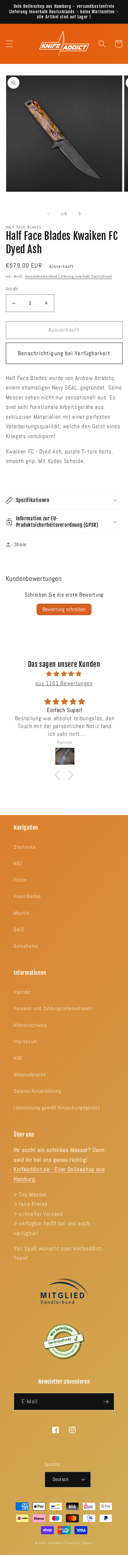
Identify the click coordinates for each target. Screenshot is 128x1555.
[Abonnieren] (106, 1402)
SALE (19, 929)
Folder (20, 880)
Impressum (26, 1041)
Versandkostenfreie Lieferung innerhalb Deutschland (68, 276)
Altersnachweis (30, 1025)
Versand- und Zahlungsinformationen (53, 1008)
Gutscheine (26, 946)
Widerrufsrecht (29, 1074)
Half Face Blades (24, 227)
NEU (18, 863)
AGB (18, 1058)
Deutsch (60, 1479)
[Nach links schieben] (48, 213)
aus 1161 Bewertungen (64, 683)
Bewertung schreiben (64, 609)
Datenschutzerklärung (37, 1091)
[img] (64, 674)
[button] (9, 44)
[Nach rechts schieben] (79, 213)
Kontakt (22, 992)
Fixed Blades (27, 896)
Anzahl (12, 289)
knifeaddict (55, 1543)
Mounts (22, 913)
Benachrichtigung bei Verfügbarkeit (64, 353)
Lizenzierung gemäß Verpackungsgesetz (57, 1107)
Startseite (25, 847)
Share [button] (20, 544)
